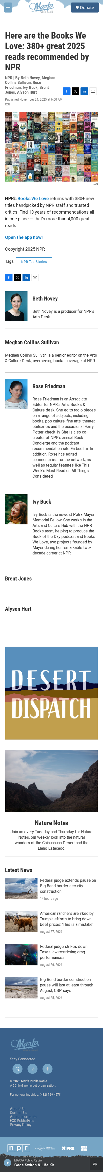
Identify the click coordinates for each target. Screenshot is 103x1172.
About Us (17, 1109)
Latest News (18, 870)
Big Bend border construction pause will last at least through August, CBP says (66, 985)
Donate (87, 7)
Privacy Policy (21, 1125)
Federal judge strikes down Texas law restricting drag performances (64, 952)
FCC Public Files (22, 1121)
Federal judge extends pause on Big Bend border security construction (68, 886)
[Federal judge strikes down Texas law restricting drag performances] (21, 954)
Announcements (23, 1117)
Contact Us (18, 1113)
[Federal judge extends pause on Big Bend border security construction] (21, 888)
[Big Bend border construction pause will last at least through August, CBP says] (21, 987)
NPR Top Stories (34, 262)
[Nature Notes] (51, 781)
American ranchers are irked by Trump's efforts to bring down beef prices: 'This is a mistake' (67, 919)
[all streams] (96, 1164)
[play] (7, 1162)
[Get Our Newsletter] (51, 693)
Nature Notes (51, 823)
